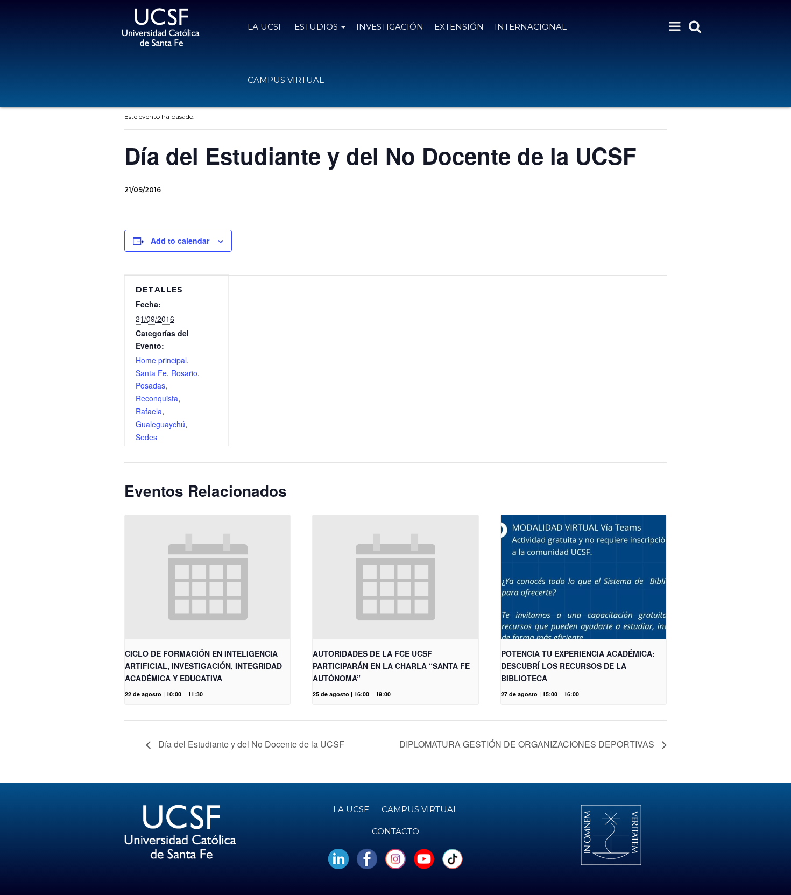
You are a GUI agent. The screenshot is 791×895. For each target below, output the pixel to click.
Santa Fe (151, 373)
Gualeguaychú (160, 424)
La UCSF (266, 27)
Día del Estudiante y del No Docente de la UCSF (250, 744)
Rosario (184, 373)
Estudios (317, 27)
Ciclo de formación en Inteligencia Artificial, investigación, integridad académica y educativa (203, 665)
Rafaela (149, 411)
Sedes (146, 437)
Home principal (161, 360)
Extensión (459, 27)
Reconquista (157, 398)
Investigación (389, 27)
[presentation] (207, 577)
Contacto (395, 831)
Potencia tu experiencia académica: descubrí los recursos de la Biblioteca (578, 665)
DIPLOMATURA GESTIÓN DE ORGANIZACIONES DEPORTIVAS (527, 744)
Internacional (531, 27)
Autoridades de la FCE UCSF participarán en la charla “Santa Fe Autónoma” (391, 665)
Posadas (150, 385)
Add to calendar (180, 240)
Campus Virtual (286, 80)
